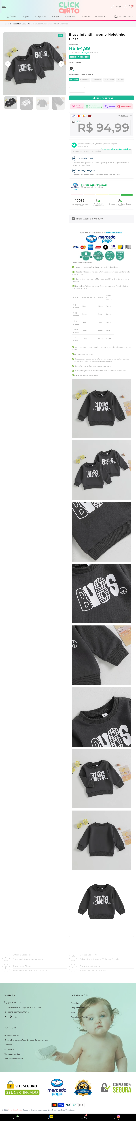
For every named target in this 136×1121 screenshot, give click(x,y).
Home (4, 24)
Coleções (56, 16)
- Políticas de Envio (12, 1035)
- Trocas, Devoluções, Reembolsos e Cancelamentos (26, 1040)
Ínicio (13, 16)
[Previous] (8, 64)
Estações (70, 16)
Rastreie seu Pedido (79, 1017)
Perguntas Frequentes (80, 1008)
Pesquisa (75, 1003)
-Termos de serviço (12, 1054)
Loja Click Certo (68, 1110)
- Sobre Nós (9, 1049)
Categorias (40, 16)
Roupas (25, 16)
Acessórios (101, 16)
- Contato (8, 1045)
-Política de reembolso (13, 1058)
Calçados (85, 16)
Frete (73, 1012)
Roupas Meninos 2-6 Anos (21, 24)
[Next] (61, 64)
